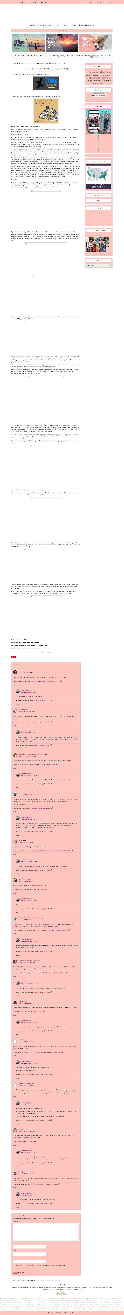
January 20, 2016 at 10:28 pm (27, 756)
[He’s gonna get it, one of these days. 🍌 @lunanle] (68, 1304)
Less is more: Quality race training (57, 930)
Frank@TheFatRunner (24, 1083)
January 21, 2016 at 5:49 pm (26, 1042)
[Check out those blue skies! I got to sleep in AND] (80, 1304)
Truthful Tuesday (39, 889)
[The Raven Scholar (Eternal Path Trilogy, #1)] (100, 251)
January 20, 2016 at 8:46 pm (26, 711)
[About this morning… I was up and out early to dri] (43, 1304)
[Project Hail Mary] (104, 241)
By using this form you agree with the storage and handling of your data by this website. (41, 1265)
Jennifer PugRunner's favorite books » (103, 254)
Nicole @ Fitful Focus (24, 671)
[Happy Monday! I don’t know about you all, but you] (105, 1304)
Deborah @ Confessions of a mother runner (31, 754)
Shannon (21, 1001)
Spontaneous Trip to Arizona (48, 1184)
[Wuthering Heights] (107, 246)
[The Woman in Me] (91, 251)
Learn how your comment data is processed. (49, 1280)
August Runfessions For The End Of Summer (28, 55)
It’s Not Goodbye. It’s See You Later (98, 221)
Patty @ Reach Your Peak (26, 1172)
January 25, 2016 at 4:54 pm (29, 1022)
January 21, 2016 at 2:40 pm (26, 1003)
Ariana (20, 793)
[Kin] (94, 241)
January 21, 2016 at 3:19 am (26, 842)
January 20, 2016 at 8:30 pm (26, 673)
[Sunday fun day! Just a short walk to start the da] (118, 1304)
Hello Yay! (73, 1312)
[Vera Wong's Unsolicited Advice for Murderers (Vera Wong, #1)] (100, 246)
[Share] (42, 652)
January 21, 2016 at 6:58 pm (26, 1085)
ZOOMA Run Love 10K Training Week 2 (54, 973)
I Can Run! (30, 1141)
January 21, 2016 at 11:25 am (26, 962)
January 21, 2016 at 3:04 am (26, 795)
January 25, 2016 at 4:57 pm (29, 1152)
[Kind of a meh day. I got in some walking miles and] (93, 1304)
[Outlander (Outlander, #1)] (87, 251)
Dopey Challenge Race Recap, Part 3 (48, 681)
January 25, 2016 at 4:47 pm (29, 819)
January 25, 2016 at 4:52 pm (29, 941)
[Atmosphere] (97, 241)
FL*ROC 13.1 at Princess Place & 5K (53, 142)
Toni (19, 1129)
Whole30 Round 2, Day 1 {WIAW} (39, 722)
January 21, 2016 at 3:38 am (26, 920)
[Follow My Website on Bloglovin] (98, 96)
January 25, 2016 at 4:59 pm (29, 1195)
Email (15, 1250)
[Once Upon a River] (104, 246)
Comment (16, 1221)
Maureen (21, 710)
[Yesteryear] (97, 246)
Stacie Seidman (23, 879)
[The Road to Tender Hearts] (97, 251)
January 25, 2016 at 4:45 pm (29, 733)
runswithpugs (25, 690)
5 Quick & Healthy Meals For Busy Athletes (98, 223)
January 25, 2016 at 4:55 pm (29, 1063)
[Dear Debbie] (107, 241)
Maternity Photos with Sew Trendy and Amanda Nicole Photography (49, 851)
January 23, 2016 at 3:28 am (26, 1174)
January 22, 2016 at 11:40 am (26, 1131)
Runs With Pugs (62, 13)
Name (15, 1243)
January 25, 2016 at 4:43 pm (29, 692)
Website (15, 1258)
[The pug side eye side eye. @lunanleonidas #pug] (18, 1304)
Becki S (20, 1040)
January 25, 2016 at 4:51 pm (29, 862)
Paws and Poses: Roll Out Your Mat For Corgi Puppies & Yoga (95, 56)
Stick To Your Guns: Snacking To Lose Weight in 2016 (44, 1052)
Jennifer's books (98, 234)
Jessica (20, 840)
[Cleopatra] (100, 241)
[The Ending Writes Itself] (91, 246)
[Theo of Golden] (87, 241)
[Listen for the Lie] (94, 251)
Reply (14, 685)
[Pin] (47, 652)
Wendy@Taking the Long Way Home (29, 918)
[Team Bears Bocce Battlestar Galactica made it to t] (6, 1304)
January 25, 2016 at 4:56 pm (29, 1104)
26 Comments (51, 71)
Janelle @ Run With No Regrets (27, 960)
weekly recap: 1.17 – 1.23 (42, 701)
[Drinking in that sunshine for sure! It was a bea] (31, 1304)
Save (14, 657)
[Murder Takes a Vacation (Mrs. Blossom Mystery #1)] (104, 251)
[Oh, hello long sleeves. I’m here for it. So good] (56, 1304)
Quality (53, 764)
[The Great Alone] (94, 246)
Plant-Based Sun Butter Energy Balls (39, 808)
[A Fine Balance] (87, 246)
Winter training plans (36, 1011)
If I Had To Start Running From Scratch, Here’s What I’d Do (61, 56)
